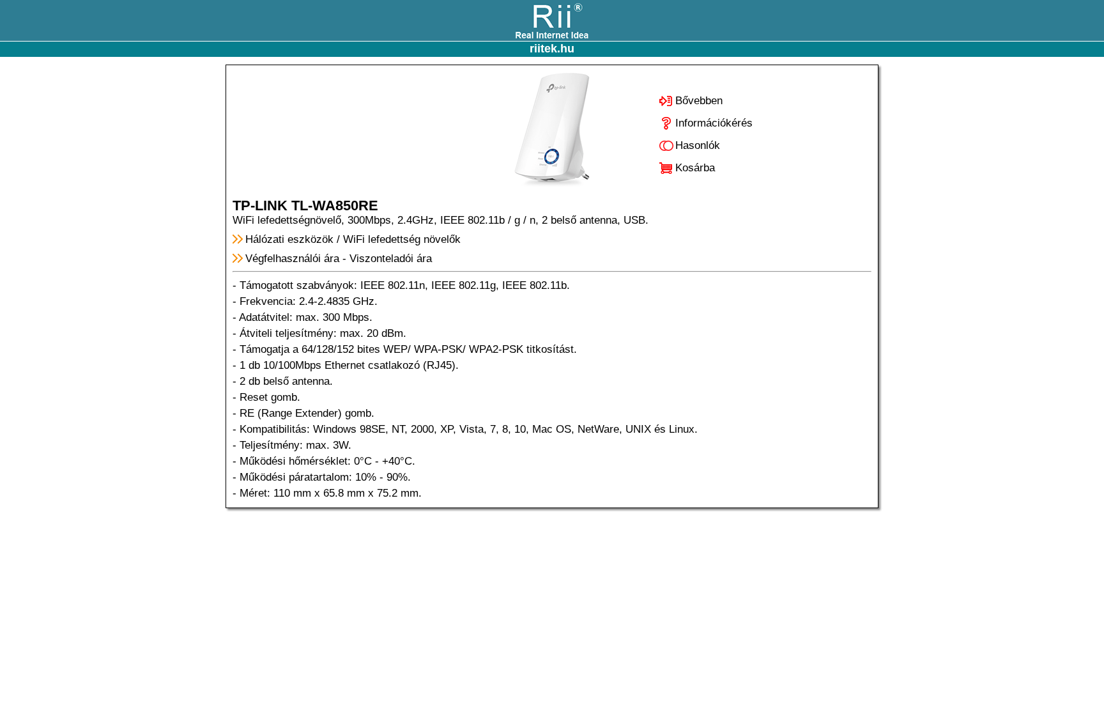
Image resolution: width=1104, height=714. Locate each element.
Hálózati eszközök (289, 239)
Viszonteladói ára (390, 258)
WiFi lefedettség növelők (402, 239)
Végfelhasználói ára (292, 258)
